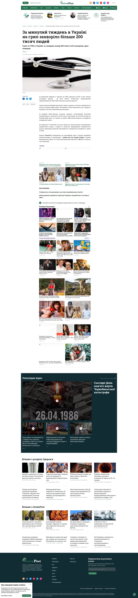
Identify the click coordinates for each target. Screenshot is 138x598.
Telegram (82, 203)
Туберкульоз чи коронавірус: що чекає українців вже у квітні (61, 192)
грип (28, 104)
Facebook (60, 203)
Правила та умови (99, 588)
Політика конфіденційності (86, 588)
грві (24, 104)
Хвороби (41, 26)
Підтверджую (26, 595)
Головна (24, 26)
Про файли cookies (6, 595)
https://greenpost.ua (103, 593)
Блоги (69, 7)
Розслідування (86, 7)
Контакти (73, 561)
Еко (41, 7)
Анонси (76, 7)
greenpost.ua (56, 594)
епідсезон (33, 104)
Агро (62, 7)
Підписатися (92, 573)
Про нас (72, 558)
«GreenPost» (42, 593)
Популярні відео (32, 378)
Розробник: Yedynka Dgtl (110, 588)
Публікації (34, 7)
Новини (25, 7)
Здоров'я (48, 7)
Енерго (56, 7)
